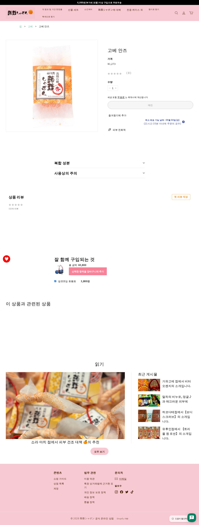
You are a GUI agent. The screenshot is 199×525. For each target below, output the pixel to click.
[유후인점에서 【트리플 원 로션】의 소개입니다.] (149, 433)
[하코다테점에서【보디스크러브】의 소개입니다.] (149, 416)
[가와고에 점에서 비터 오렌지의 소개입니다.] (149, 385)
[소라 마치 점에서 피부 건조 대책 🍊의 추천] (65, 405)
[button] (183, 121)
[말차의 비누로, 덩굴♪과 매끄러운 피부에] (149, 400)
